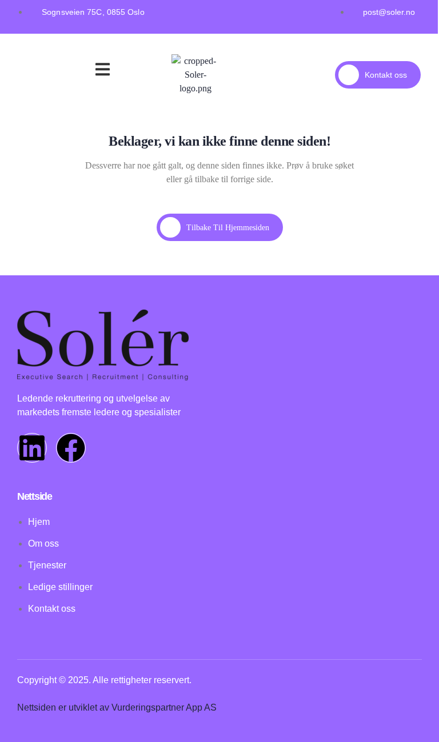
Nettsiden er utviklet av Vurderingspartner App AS (117, 707)
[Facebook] (71, 448)
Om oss (78, 71)
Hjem (38, 57)
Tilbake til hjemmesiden (227, 227)
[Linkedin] (32, 448)
